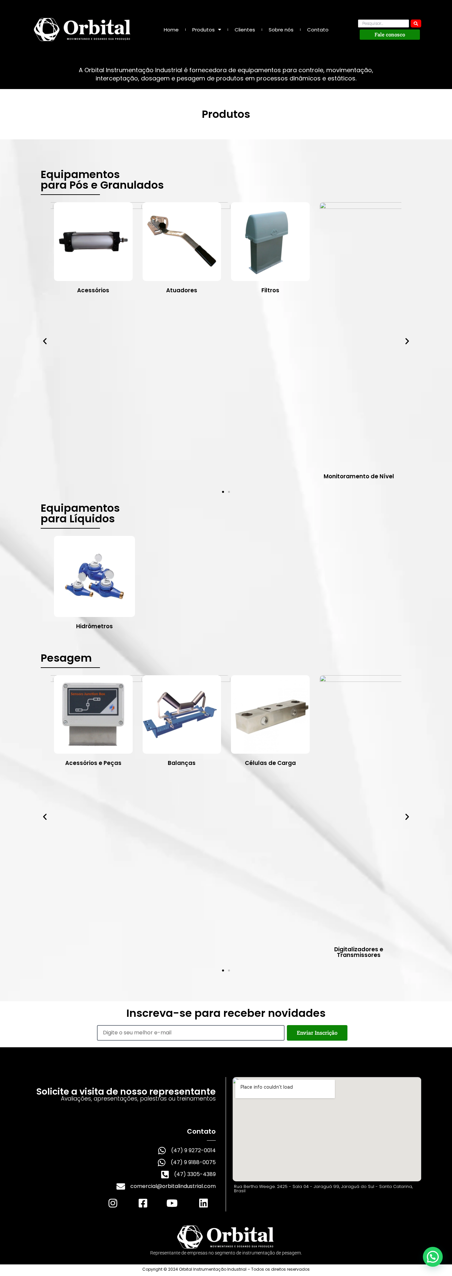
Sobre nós (281, 29)
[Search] (416, 23)
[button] (45, 341)
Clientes (245, 29)
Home (171, 29)
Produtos (203, 29)
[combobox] (383, 23)
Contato (318, 29)
